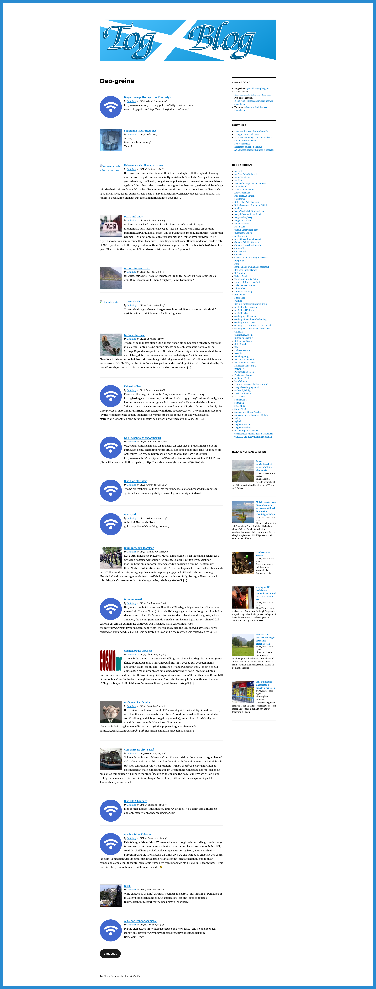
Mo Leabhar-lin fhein (244, 362)
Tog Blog (104, 976)
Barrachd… (110, 953)
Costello (238, 254)
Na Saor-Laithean (134, 335)
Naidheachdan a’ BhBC (245, 366)
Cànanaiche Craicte (243, 233)
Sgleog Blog (239, 406)
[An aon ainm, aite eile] (111, 278)
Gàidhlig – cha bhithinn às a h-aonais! (252, 325)
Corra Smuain (240, 251)
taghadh (238, 421)
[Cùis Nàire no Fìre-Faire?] (111, 759)
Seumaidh (239, 403)
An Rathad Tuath (242, 378)
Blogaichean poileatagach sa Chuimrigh (147, 97)
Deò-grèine (239, 273)
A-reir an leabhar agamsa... (140, 920)
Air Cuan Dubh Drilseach (245, 174)
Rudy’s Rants (240, 381)
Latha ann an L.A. (242, 350)
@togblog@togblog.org (258, 88)
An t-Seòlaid (240, 396)
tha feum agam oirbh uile (246, 430)
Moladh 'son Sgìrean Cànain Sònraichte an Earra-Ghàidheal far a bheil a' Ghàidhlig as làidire (266, 508)
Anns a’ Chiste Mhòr (244, 189)
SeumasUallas (240, 400)
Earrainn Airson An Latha (246, 279)
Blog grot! (130, 514)
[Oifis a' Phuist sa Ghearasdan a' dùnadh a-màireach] (243, 691)
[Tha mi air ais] (111, 311)
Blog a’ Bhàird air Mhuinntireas (249, 211)
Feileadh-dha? (132, 386)
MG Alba (238, 353)
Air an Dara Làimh (242, 177)
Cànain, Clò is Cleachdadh (246, 230)
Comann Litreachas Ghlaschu (248, 245)
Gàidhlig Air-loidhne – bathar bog (250, 319)
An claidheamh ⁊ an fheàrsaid (248, 239)
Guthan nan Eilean (243, 341)
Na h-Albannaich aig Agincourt (142, 437)
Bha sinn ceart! (133, 599)
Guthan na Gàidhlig (243, 338)
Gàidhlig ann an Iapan (244, 322)
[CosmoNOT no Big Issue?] (111, 660)
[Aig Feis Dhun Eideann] (111, 844)
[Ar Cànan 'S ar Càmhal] (111, 712)
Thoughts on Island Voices (247, 134)
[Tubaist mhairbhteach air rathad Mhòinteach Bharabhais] (243, 471)
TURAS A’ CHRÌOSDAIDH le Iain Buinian (253, 437)
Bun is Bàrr (239, 227)
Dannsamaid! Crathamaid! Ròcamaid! (252, 267)
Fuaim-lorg (239, 298)
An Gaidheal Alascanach (245, 307)
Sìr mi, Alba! (240, 409)
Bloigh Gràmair (241, 223)
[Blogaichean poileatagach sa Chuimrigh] (111, 107)
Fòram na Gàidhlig (243, 291)
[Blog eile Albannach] (111, 811)
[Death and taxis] (111, 226)
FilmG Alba (239, 288)
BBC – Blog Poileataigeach (246, 202)
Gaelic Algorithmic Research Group (250, 304)
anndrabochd (240, 186)
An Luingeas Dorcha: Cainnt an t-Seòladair (254, 150)
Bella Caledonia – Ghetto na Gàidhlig (251, 205)
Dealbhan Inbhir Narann (245, 270)
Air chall (238, 171)
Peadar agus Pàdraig (243, 375)
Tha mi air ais (132, 301)
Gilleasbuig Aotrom (243, 335)
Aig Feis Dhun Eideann (137, 834)
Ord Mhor (239, 369)
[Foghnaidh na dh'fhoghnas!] (111, 140)
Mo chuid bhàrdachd (244, 359)
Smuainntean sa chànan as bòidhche (251, 415)
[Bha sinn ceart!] (111, 609)
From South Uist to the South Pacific (251, 131)
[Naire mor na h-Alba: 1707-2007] (111, 175)
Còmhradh (239, 248)
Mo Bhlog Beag (241, 356)
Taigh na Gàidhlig (242, 427)
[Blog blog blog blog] (111, 491)
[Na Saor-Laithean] (111, 345)
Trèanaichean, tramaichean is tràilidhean (253, 434)
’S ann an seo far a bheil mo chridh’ (251, 384)
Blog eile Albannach (135, 800)
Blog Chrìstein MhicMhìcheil (247, 214)
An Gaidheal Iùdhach (244, 310)
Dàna (236, 264)
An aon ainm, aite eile (137, 268)
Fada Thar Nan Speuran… (246, 285)
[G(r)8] (111, 896)
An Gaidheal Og (241, 313)
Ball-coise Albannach (244, 196)
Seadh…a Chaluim (242, 393)
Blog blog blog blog (135, 480)
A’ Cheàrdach (240, 236)
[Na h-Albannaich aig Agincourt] (111, 448)
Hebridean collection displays (248, 147)
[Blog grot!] (111, 524)
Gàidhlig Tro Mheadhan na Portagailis (252, 329)
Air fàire (238, 180)
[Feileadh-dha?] (111, 396)
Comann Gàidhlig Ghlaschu (247, 242)
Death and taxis (133, 216)
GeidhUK (238, 332)
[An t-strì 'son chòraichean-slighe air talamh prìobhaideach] (243, 644)
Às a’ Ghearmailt (242, 193)
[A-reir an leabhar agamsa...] (111, 930)
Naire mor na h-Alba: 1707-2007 (143, 165)
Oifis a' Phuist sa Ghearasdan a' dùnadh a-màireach (265, 685)
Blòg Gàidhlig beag (243, 217)
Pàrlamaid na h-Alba (244, 372)
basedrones (239, 199)
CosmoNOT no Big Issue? (139, 650)
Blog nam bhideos (242, 220)
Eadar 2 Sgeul (240, 276)
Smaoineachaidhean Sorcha (247, 412)
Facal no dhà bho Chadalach (247, 282)
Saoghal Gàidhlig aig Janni (246, 387)
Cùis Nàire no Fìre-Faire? (139, 749)
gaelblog (238, 301)
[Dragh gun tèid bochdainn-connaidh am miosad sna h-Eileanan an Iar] (243, 597)
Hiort (236, 347)
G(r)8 (127, 885)
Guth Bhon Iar (241, 344)
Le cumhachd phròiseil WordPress (127, 976)
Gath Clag (131, 101)
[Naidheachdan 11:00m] (243, 562)
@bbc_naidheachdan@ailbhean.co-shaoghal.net (252, 95)
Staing (237, 418)
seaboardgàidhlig (242, 390)
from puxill (239, 295)
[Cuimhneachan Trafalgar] (111, 558)
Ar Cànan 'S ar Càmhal (137, 702)
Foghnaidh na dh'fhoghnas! (140, 130)
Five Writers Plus (242, 144)
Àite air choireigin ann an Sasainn (250, 183)
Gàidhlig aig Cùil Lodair (245, 316)
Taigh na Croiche (242, 424)
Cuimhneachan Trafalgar (139, 547)
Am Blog (238, 208)
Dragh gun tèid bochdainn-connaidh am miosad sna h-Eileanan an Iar (266, 593)
